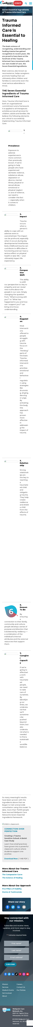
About (4, 996)
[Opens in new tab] (5, 974)
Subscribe (10, 964)
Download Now (11, 859)
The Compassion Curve (12, 875)
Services (5, 987)
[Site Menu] (30, 3)
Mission (5, 984)
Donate (18, 3)
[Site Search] (26, 3)
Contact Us (21, 987)
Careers (19, 984)
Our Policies (21, 990)
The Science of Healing (12, 878)
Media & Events (8, 990)
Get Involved (7, 993)
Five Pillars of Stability (12, 889)
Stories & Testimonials (12, 892)
